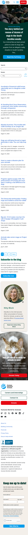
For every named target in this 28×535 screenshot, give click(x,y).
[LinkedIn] (20, 413)
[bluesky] (16, 413)
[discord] (5, 417)
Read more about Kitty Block (14, 326)
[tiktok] (23, 413)
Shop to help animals (7, 436)
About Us (3, 423)
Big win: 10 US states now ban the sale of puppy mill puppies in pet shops (13, 219)
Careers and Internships (14, 393)
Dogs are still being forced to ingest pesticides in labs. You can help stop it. (13, 142)
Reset (25, 76)
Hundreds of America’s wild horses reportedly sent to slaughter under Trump (13, 88)
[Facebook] (12, 413)
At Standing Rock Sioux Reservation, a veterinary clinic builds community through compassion (14, 106)
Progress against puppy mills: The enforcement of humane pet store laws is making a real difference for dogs (13, 181)
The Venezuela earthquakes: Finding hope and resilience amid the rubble (13, 199)
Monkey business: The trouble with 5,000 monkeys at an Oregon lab (13, 125)
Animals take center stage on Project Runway (14, 238)
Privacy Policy (5, 433)
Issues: (3, 72)
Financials (3, 430)
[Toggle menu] (17, 2)
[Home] (7, 386)
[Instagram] (5, 413)
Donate (23, 2)
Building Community (6, 426)
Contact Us (14, 398)
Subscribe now (8, 276)
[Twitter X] (9, 413)
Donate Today (14, 375)
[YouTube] (2, 417)
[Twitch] (2, 413)
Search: (3, 65)
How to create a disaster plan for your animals (12, 161)
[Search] (14, 2)
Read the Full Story (14, 57)
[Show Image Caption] (27, 18)
